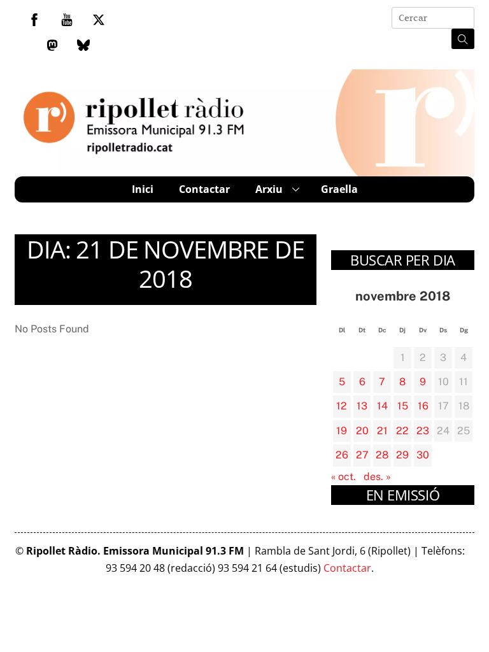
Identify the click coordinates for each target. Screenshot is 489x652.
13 (362, 406)
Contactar (204, 189)
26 (342, 455)
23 (422, 431)
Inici (142, 189)
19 (341, 431)
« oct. (343, 477)
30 (422, 455)
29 (402, 455)
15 (402, 406)
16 (423, 406)
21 (382, 431)
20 (362, 431)
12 (341, 406)
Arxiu (269, 189)
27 (362, 455)
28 (382, 455)
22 (402, 431)
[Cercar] (462, 39)
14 (382, 406)
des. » (377, 477)
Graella (339, 189)
